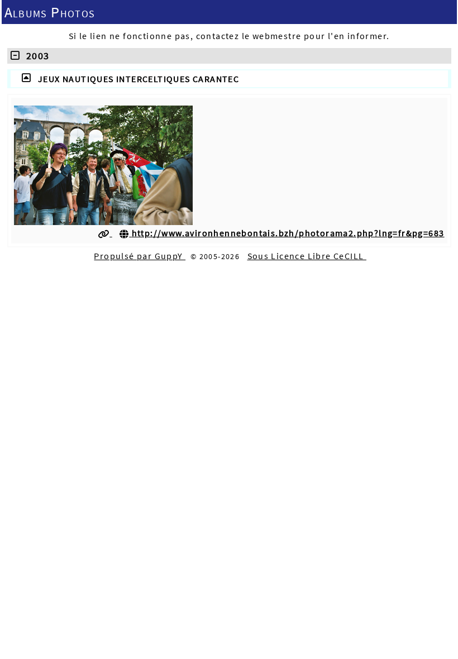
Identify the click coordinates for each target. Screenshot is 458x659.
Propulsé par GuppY (139, 255)
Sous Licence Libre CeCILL (306, 255)
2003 (34, 55)
